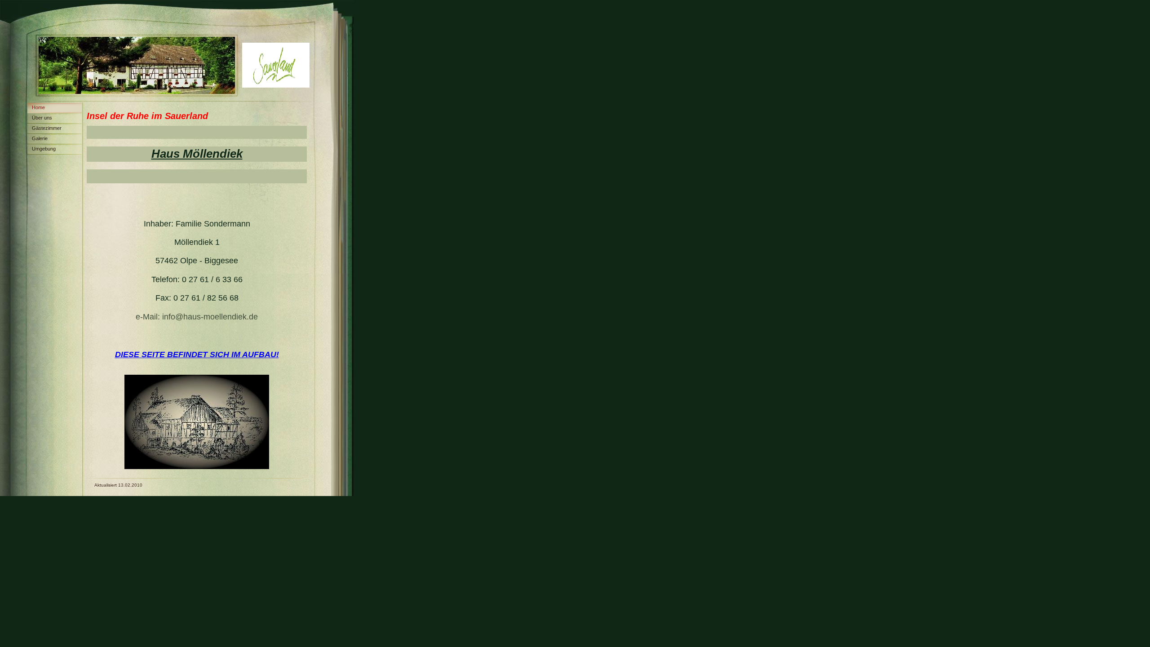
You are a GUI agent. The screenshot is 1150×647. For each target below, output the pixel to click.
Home (38, 107)
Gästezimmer (47, 128)
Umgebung (44, 148)
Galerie (40, 138)
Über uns (42, 117)
